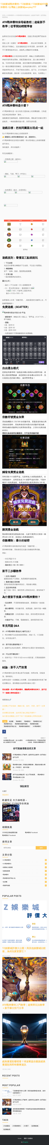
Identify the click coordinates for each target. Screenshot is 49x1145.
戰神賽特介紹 (37, 721)
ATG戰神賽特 (10, 15)
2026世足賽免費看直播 (9, 832)
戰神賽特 (19, 721)
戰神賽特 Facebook (31, 832)
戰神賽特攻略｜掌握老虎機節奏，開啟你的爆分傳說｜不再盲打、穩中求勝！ (29, 766)
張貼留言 (5, 795)
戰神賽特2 (27, 721)
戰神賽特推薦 (34, 724)
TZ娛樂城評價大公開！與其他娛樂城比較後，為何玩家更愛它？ (24, 950)
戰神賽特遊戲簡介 (24, 726)
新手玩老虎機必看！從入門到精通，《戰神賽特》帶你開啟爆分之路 (29, 776)
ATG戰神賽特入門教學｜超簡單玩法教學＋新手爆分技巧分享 (29, 756)
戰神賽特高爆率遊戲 (21, 724)
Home (19, 1138)
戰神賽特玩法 (8, 724)
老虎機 (11, 721)
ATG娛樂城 (6, 1126)
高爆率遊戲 (24, 885)
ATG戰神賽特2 (24, 863)
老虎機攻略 (34, 1126)
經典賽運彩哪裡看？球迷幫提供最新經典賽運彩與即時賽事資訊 (23, 1063)
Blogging (25, 1142)
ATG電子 (26, 1126)
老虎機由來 (6, 1129)
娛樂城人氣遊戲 (24, 867)
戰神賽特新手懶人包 (10, 726)
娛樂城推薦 (24, 871)
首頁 (3, 15)
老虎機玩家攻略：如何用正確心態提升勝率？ (19, 713)
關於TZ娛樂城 (28, 1138)
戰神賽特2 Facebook (9, 835)
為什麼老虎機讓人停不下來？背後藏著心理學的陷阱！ (22, 716)
